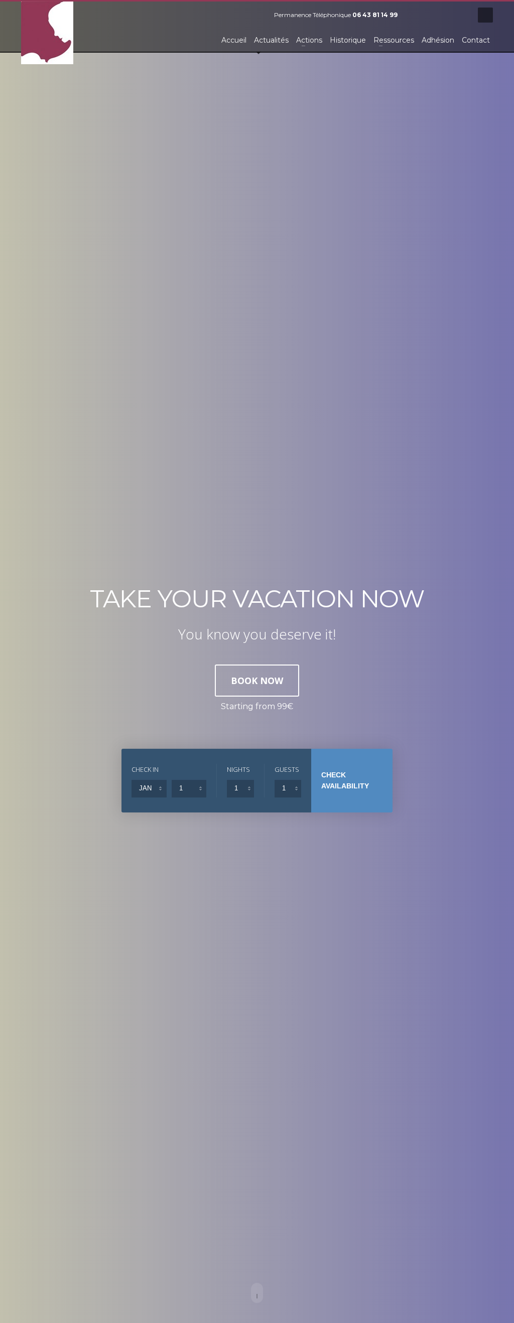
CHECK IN (145, 769)
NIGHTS (238, 769)
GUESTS (287, 769)
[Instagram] (460, 15)
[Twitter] (430, 15)
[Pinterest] (445, 15)
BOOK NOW (257, 681)
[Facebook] (415, 15)
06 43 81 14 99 (375, 15)
